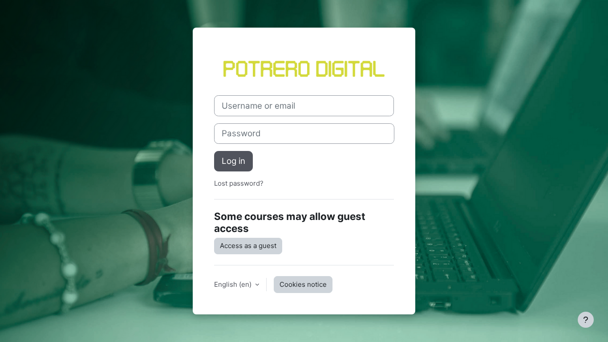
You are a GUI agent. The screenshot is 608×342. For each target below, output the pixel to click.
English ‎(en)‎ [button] (233, 284)
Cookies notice (303, 284)
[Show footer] (586, 320)
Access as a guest (248, 245)
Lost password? (238, 183)
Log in (233, 161)
